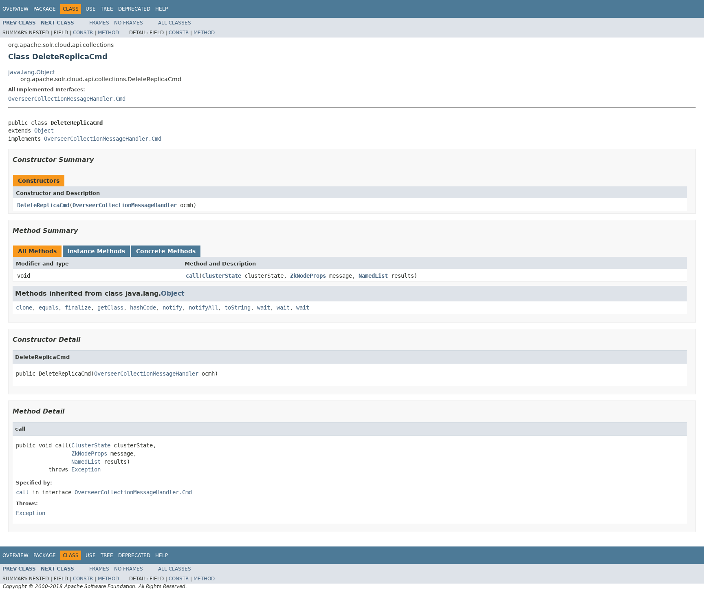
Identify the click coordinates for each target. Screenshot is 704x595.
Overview (15, 9)
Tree (107, 9)
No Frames (128, 23)
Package (44, 9)
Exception (86, 469)
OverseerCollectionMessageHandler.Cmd (66, 98)
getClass (110, 307)
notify (172, 307)
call (192, 275)
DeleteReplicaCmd (43, 205)
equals (48, 307)
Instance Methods (96, 251)
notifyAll (203, 307)
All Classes (174, 23)
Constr (83, 32)
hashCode (143, 307)
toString (237, 307)
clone (24, 307)
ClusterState (221, 275)
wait (263, 307)
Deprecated (134, 9)
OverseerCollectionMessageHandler (125, 205)
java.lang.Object (31, 72)
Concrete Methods (166, 251)
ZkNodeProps (308, 275)
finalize (78, 307)
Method (108, 32)
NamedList (373, 275)
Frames (99, 23)
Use (91, 9)
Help (161, 9)
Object (44, 130)
